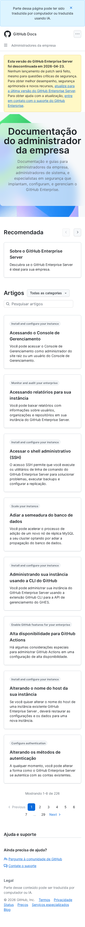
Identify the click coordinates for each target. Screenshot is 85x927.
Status (9, 905)
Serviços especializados (50, 905)
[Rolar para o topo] (74, 916)
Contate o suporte (22, 866)
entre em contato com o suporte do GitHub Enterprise (40, 101)
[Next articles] (77, 232)
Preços (22, 905)
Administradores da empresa (33, 45)
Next (53, 814)
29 (43, 814)
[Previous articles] (66, 232)
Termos (44, 900)
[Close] (71, 7)
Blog (7, 910)
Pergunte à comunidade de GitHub (35, 859)
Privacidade (63, 900)
